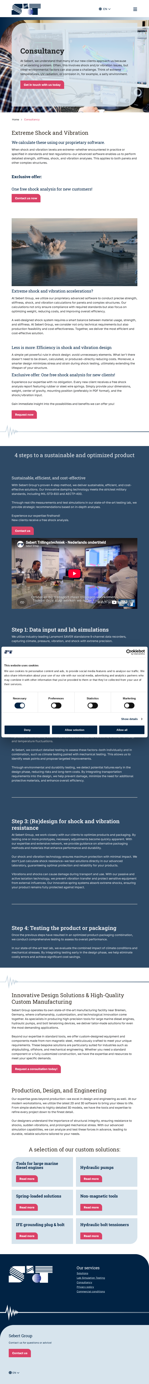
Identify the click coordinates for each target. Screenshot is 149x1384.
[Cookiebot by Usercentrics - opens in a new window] (129, 652)
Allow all (121, 729)
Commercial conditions (91, 1291)
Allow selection (74, 729)
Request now (24, 414)
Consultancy (84, 1282)
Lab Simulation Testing (91, 1277)
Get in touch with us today (42, 85)
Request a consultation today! (36, 1069)
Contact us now (26, 198)
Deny (27, 729)
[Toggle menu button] (135, 9)
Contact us (22, 531)
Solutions (82, 1273)
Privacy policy (85, 1286)
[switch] (56, 705)
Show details (129, 718)
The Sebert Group (26, 9)
